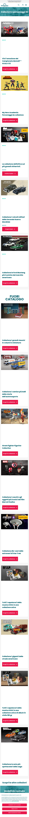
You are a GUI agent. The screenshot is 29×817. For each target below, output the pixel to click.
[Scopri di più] (14, 206)
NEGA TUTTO (14, 809)
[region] (14, 805)
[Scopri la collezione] (14, 47)
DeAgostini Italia (4, 5)
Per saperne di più (15, 801)
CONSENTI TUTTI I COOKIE (14, 805)
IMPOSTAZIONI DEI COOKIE (14, 812)
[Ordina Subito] (14, 152)
